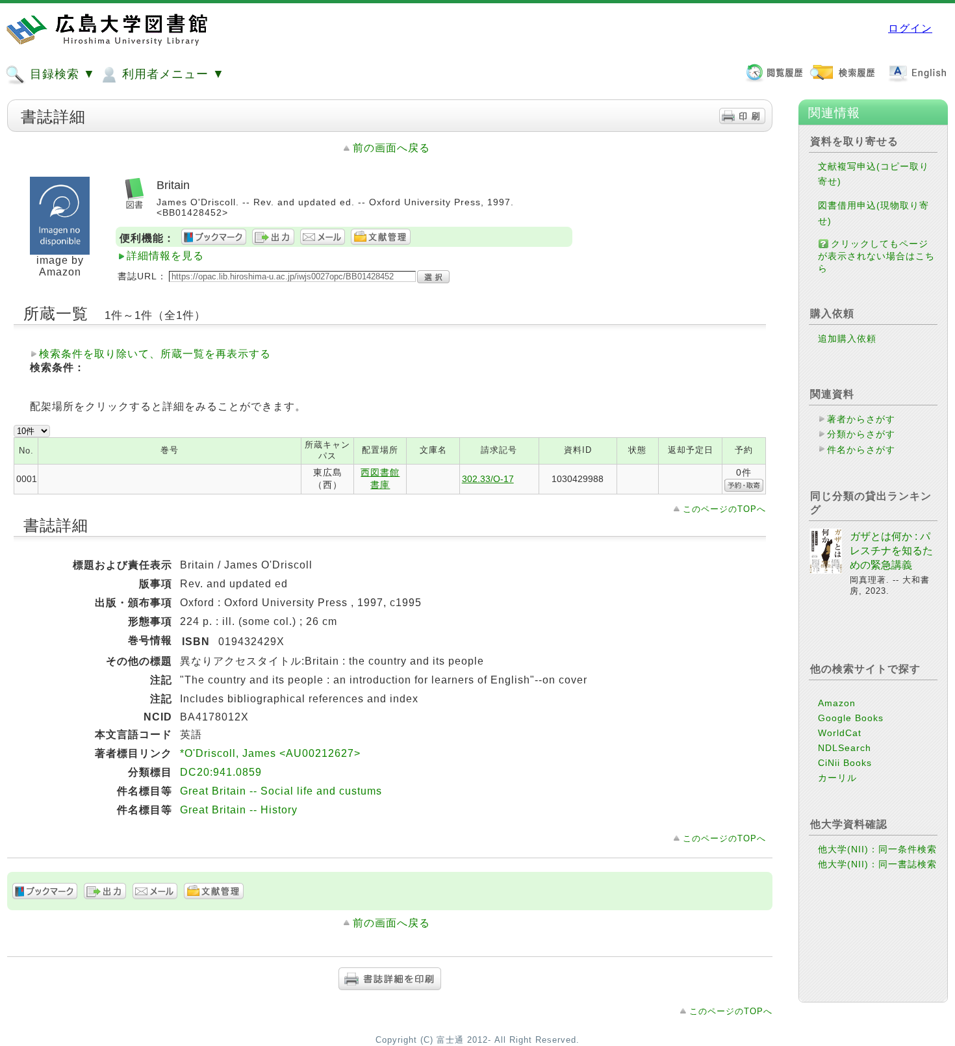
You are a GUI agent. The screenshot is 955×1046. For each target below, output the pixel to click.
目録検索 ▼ (61, 74)
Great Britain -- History (239, 809)
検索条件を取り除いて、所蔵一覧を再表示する (155, 353)
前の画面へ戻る (391, 147)
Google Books (851, 718)
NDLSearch (844, 748)
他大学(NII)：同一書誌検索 (877, 864)
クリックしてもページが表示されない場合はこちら (876, 256)
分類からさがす (861, 434)
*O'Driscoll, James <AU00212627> (270, 753)
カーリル (837, 777)
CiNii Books (845, 763)
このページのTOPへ (724, 509)
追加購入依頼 (847, 338)
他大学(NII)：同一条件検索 (877, 849)
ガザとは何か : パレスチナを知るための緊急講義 (891, 551)
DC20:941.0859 (221, 772)
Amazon (837, 703)
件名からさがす (861, 449)
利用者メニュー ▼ (171, 74)
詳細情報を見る (165, 255)
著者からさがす (861, 419)
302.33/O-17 (488, 479)
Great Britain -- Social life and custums (281, 791)
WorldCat (839, 733)
